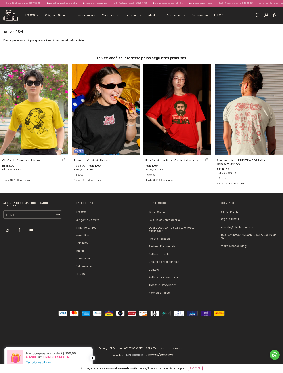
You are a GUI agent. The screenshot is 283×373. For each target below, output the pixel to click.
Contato (154, 269)
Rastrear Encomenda (162, 246)
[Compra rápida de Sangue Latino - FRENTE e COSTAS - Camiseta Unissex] (278, 159)
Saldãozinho (200, 15)
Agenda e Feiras (159, 292)
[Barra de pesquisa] (257, 15)
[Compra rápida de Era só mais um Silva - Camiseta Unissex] (207, 159)
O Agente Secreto (57, 15)
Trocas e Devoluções (163, 285)
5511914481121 (230, 211)
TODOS (30, 15)
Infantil (152, 15)
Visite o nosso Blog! (234, 246)
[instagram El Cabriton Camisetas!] (7, 230)
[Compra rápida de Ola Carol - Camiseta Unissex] (63, 159)
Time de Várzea (85, 15)
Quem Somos (157, 212)
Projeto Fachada (159, 238)
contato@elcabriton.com (237, 227)
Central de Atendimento (164, 261)
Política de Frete (159, 254)
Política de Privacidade (163, 277)
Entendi (195, 368)
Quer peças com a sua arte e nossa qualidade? (172, 229)
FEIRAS (218, 15)
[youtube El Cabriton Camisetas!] (31, 230)
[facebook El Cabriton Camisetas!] (19, 230)
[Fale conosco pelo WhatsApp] (275, 355)
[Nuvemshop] (160, 355)
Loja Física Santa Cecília (164, 220)
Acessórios (174, 15)
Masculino (109, 15)
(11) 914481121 (230, 219)
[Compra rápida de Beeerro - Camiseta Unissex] (135, 159)
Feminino (132, 15)
